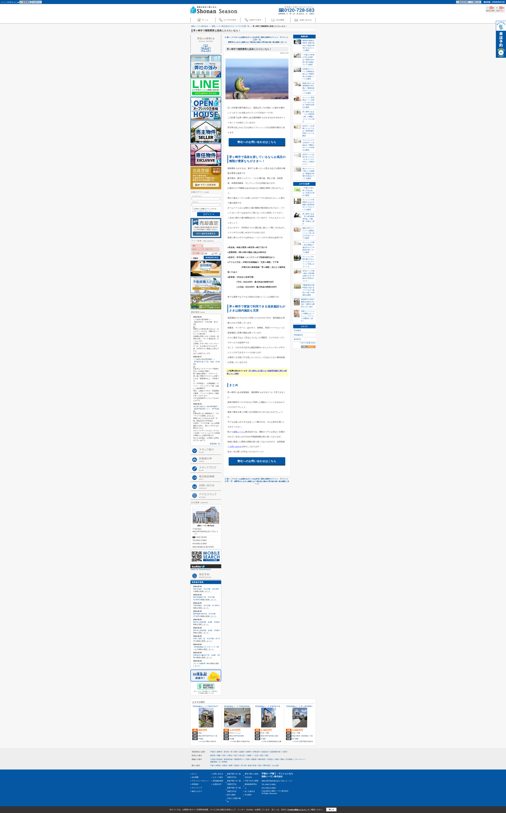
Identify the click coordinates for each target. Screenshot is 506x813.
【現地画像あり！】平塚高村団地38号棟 (238, 706)
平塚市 (207, 736)
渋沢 (224, 755)
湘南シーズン (239, 432)
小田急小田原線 (216, 759)
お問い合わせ (235, 446)
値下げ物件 (231, 795)
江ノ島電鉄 (223, 762)
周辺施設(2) (298, 335)
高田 (266, 755)
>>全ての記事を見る (308, 343)
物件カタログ (197, 791)
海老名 (236, 765)
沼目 (261, 755)
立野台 (229, 755)
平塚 (212, 765)
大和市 (284, 752)
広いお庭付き (250, 791)
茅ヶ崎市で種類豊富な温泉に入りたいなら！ (249, 49)
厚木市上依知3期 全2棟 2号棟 (205, 622)
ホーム (194, 774)
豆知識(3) (297, 330)
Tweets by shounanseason (200, 569)
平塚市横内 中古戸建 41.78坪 (205, 605)
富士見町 (275, 736)
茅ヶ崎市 (301, 736)
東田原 (212, 755)
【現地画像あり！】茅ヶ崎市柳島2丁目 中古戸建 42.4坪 (308, 706)
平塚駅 (200, 739)
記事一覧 (257, 40)
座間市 (248, 752)
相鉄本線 (261, 759)
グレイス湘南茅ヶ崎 (201, 663)
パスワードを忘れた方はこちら (202, 211)
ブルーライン (299, 759)
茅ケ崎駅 (295, 739)
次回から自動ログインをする (205, 209)
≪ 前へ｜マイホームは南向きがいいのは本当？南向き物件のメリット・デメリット (256, 37)
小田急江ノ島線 (273, 759)
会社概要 (195, 777)
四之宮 (241, 755)
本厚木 (224, 765)
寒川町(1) (297, 339)
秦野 (230, 765)
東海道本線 (228, 759)
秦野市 (219, 752)
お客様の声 (217, 784)
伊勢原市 (256, 752)
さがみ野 (275, 765)
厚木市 (226, 752)
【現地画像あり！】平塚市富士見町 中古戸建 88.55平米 (277, 706)
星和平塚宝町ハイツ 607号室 (206, 409)
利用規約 (195, 784)
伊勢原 (217, 765)
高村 (242, 736)
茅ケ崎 (243, 765)
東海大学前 (252, 765)
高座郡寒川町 (275, 752)
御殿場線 (213, 762)
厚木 (260, 765)
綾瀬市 (241, 752)
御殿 (218, 755)
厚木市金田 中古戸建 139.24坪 (206, 589)
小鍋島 (248, 755)
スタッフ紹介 (218, 777)
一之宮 (255, 755)
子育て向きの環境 (251, 781)
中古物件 (248, 795)
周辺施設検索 (218, 781)
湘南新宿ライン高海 (242, 759)
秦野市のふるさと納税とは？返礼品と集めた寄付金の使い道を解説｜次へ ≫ (257, 42)
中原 (211, 736)
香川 (236, 755)
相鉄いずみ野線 (286, 759)
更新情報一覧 (215, 444)
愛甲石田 (266, 765)
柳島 (306, 736)
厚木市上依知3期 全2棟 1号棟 (205, 630)
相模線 (253, 759)
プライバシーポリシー (200, 781)
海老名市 (265, 752)
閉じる (331, 809)
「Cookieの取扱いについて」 (297, 810)
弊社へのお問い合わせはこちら (257, 142)
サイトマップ (197, 788)
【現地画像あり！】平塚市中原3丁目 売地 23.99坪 (212, 706)
